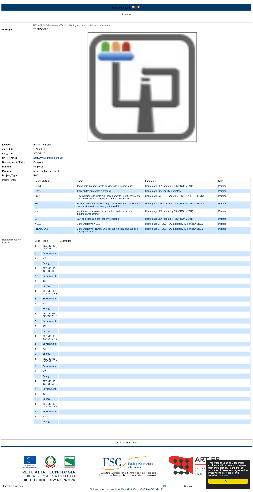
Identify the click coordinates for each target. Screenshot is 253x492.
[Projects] (142, 87)
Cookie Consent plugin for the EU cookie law (228, 486)
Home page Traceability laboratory (163, 191)
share (189, 486)
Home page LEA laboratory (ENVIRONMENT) (169, 186)
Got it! (228, 481)
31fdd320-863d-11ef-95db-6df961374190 (142, 489)
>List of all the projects (12, 19)
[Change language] (136, 7)
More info (222, 475)
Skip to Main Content (12, 2)
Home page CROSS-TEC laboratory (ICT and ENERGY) (174, 224)
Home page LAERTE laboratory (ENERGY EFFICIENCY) (175, 196)
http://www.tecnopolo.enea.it (48, 158)
